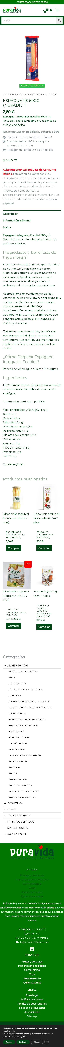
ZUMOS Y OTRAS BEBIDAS (22, 797)
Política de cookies (32, 999)
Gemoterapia (32, 883)
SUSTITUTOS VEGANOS (20, 785)
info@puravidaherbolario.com (33, 942)
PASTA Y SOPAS (16, 749)
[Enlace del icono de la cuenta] (51, 10)
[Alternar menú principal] (57, 10)
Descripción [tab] (10, 213)
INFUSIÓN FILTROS (18, 743)
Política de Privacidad (32, 1007)
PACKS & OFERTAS (19, 815)
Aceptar (9, 1042)
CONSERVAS (15, 695)
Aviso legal (32, 995)
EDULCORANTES (17, 713)
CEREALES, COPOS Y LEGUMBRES (25, 689)
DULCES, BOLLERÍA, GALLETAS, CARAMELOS (30, 707)
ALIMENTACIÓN (17, 665)
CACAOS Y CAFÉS (17, 683)
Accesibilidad (32, 1012)
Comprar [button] (13, 548)
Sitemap (32, 1016)
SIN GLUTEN (14, 767)
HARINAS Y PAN (16, 731)
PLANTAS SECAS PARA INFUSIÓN (25, 755)
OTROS (12, 809)
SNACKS (13, 773)
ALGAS (12, 677)
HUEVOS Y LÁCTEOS (19, 737)
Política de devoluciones (32, 1003)
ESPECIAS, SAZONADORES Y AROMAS (28, 719)
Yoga (32, 888)
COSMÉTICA (15, 803)
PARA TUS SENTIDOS (20, 821)
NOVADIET (10, 160)
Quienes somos (32, 896)
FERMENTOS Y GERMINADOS (23, 725)
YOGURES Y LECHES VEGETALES (24, 791)
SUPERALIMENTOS (18, 779)
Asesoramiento (32, 892)
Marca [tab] (7, 227)
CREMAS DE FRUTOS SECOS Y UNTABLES (29, 701)
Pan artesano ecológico (32, 879)
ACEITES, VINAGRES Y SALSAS (23, 671)
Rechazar (23, 1042)
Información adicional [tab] (17, 220)
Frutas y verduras (32, 875)
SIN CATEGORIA (17, 827)
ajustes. (24, 1036)
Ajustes (37, 1042)
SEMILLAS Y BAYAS (18, 761)
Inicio (5, 95)
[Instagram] (32, 949)
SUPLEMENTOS (17, 833)
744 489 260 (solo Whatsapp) (33, 938)
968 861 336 (33, 933)
